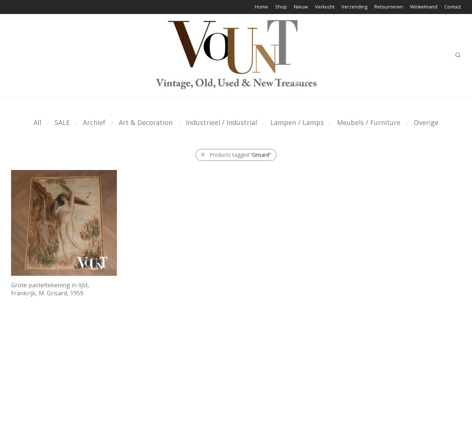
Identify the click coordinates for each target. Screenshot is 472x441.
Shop (281, 7)
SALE (62, 122)
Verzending (354, 7)
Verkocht (324, 7)
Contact (452, 7)
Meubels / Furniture (368, 122)
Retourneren (388, 7)
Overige (426, 122)
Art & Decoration (146, 122)
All (37, 122)
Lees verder (21, 302)
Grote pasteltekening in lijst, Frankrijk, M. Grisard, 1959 (50, 289)
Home (261, 7)
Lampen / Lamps (297, 122)
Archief (94, 122)
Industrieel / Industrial (221, 122)
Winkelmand (423, 7)
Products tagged (240, 154)
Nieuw (301, 7)
